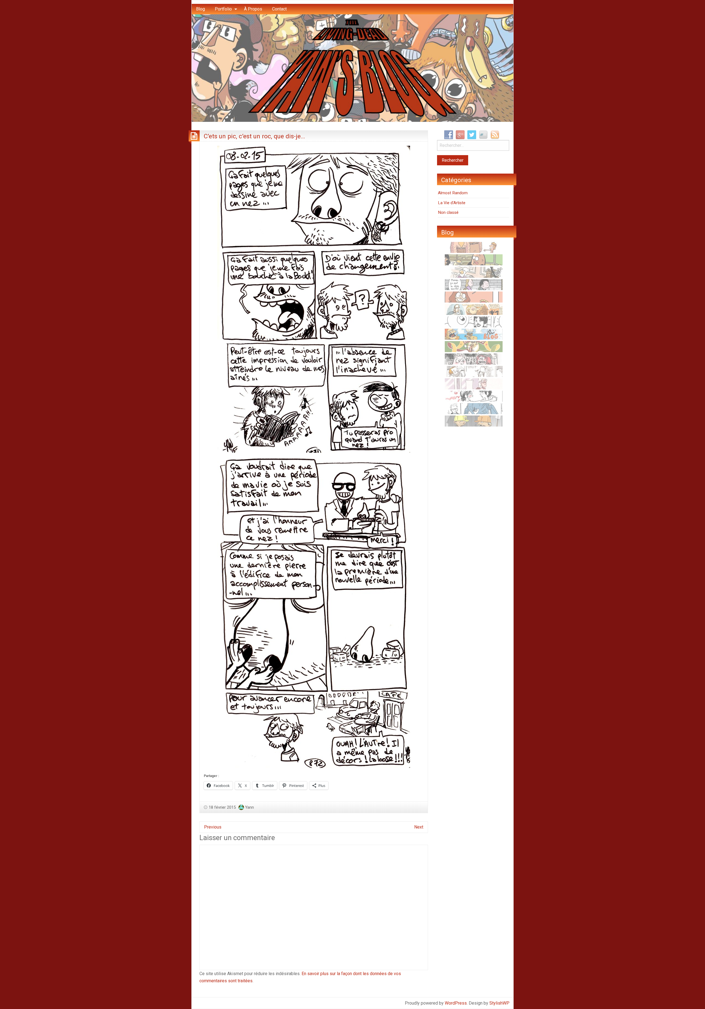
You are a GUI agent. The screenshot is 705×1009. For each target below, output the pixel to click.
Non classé (448, 212)
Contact (279, 9)
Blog (200, 9)
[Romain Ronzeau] (474, 408)
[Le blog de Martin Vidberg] (474, 259)
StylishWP (499, 1003)
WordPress (456, 1003)
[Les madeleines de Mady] (474, 395)
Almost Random (453, 192)
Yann (249, 807)
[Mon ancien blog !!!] (474, 333)
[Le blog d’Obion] (474, 309)
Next (418, 827)
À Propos (253, 9)
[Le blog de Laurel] (474, 358)
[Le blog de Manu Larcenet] (474, 346)
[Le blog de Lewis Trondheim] (474, 271)
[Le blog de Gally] (474, 296)
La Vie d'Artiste (451, 202)
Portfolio (223, 9)
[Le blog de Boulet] (474, 371)
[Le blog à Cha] (474, 383)
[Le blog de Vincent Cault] (474, 247)
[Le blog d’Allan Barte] (474, 284)
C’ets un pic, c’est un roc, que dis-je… (254, 136)
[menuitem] (200, 9)
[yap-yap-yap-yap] (474, 420)
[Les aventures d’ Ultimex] (474, 321)
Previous (212, 827)
